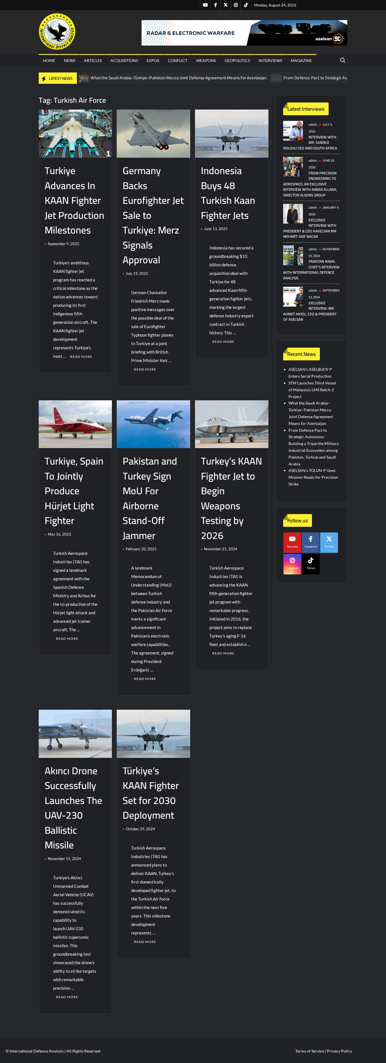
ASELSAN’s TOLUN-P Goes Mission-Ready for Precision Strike (313, 477)
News (69, 60)
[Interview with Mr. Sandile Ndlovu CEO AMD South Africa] (293, 130)
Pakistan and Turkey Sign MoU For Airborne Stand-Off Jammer (150, 498)
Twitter (329, 546)
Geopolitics (237, 60)
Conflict (177, 60)
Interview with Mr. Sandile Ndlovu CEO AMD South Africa (310, 142)
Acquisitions (124, 60)
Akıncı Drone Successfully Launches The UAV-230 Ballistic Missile (73, 807)
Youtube (292, 546)
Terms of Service (309, 1051)
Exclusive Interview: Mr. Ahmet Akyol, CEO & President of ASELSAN (310, 311)
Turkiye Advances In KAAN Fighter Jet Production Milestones (74, 200)
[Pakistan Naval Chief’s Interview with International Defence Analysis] (293, 254)
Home (49, 60)
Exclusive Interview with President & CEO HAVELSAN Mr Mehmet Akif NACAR (309, 228)
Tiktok (311, 568)
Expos (153, 60)
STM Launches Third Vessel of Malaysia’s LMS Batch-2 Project (312, 389)
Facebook (311, 546)
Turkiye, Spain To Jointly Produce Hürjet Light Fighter (74, 491)
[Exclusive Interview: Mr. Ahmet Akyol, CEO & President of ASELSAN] (293, 296)
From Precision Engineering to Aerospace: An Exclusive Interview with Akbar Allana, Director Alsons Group (310, 184)
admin (313, 124)
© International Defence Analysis (35, 1051)
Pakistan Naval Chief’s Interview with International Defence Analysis (311, 269)
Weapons (206, 60)
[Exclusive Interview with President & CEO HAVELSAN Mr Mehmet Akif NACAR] (293, 213)
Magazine (301, 60)
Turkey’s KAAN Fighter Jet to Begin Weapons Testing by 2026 (231, 498)
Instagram (292, 568)
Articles (93, 60)
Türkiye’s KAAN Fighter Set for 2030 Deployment (151, 793)
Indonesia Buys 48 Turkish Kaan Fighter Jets (228, 192)
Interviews (270, 60)
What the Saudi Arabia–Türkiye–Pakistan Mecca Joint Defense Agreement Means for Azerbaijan (150, 78)
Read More (81, 356)
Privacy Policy (339, 1051)
